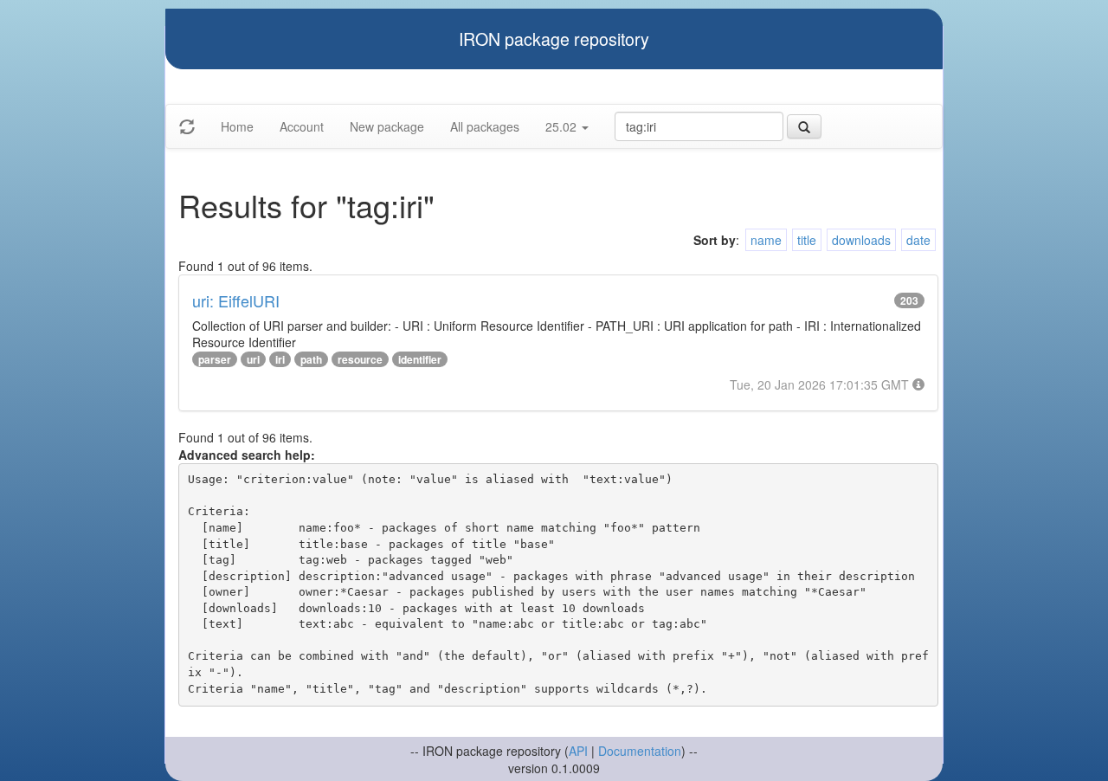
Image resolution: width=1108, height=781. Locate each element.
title (806, 239)
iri (280, 359)
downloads (861, 239)
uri (253, 359)
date (918, 239)
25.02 (562, 126)
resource (360, 359)
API (578, 750)
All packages (484, 126)
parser (214, 359)
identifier (419, 359)
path (311, 359)
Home (237, 126)
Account (302, 126)
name (766, 239)
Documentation (639, 750)
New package (387, 126)
